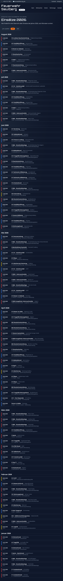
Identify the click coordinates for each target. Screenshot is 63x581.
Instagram (59, 1)
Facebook (54, 1)
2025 (18, 28)
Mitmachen (39, 8)
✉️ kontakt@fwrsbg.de (19, 1)
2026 (13, 28)
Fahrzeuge (53, 8)
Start (32, 8)
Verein (46, 8)
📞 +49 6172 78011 (6, 1)
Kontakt (60, 8)
